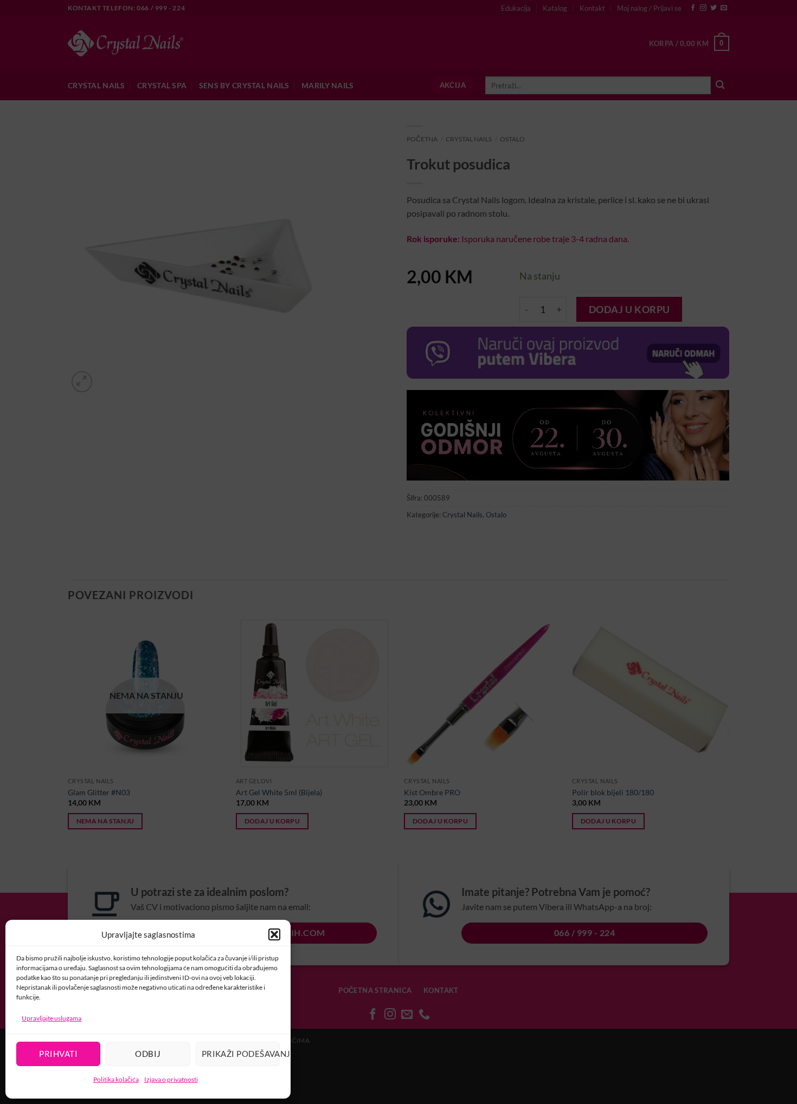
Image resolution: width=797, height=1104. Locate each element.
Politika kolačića (116, 1079)
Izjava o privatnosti (171, 1079)
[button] (274, 934)
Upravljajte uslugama (51, 1018)
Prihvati (58, 1053)
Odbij (147, 1053)
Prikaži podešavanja (241, 1053)
